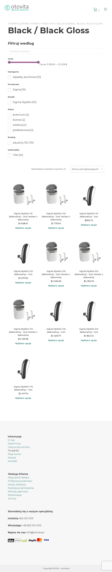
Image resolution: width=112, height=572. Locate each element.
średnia (20, 125)
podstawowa (23, 130)
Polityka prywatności (20, 481)
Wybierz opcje (23, 228)
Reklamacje (15, 495)
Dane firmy (14, 443)
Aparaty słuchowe (27, 77)
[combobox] (87, 169)
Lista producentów (19, 447)
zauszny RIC (23, 142)
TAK (18, 155)
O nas (11, 440)
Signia (19, 89)
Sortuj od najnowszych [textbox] (85, 169)
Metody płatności (18, 491)
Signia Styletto (24, 102)
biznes (19, 119)
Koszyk (12, 457)
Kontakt (12, 461)
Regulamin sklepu (18, 477)
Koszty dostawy (17, 484)
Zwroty (12, 498)
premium (21, 114)
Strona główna (18, 23)
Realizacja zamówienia (21, 488)
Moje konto (14, 454)
